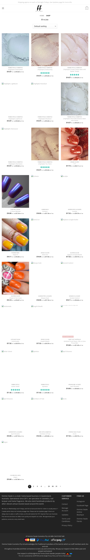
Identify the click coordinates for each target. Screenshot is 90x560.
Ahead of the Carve (15, 298)
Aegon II (15, 255)
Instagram (81, 501)
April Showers (74, 386)
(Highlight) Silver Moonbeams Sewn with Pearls (74, 119)
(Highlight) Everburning (45, 69)
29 (49, 486)
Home (42, 16)
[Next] (60, 486)
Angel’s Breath (45, 341)
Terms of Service (63, 556)
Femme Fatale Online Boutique (82, 512)
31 (56, 486)
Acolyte (74, 211)
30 (53, 486)
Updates (65, 515)
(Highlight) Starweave (15, 164)
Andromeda (15, 341)
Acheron (45, 211)
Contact (65, 504)
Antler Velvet (15, 386)
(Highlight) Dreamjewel (15, 69)
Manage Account (65, 509)
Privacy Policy (67, 525)
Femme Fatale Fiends (82, 520)
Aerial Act (45, 255)
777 (74, 164)
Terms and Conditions (66, 520)
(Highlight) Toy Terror (45, 164)
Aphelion (45, 386)
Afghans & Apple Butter (74, 255)
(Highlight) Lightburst (15, 119)
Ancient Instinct (75, 298)
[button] (3, 8)
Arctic (74, 434)
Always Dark (45, 298)
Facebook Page (82, 505)
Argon (15, 477)
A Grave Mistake (15, 211)
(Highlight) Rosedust (44, 119)
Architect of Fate (45, 434)
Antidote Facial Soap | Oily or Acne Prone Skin (75, 342)
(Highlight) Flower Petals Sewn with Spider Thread (74, 70)
